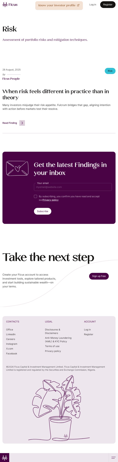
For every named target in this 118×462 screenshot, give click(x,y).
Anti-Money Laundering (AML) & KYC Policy (58, 339)
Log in (87, 329)
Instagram (11, 343)
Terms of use (52, 346)
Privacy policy (51, 199)
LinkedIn (11, 334)
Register (88, 334)
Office (9, 329)
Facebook (11, 353)
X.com (9, 348)
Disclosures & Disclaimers (52, 331)
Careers (10, 339)
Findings (8, 20)
